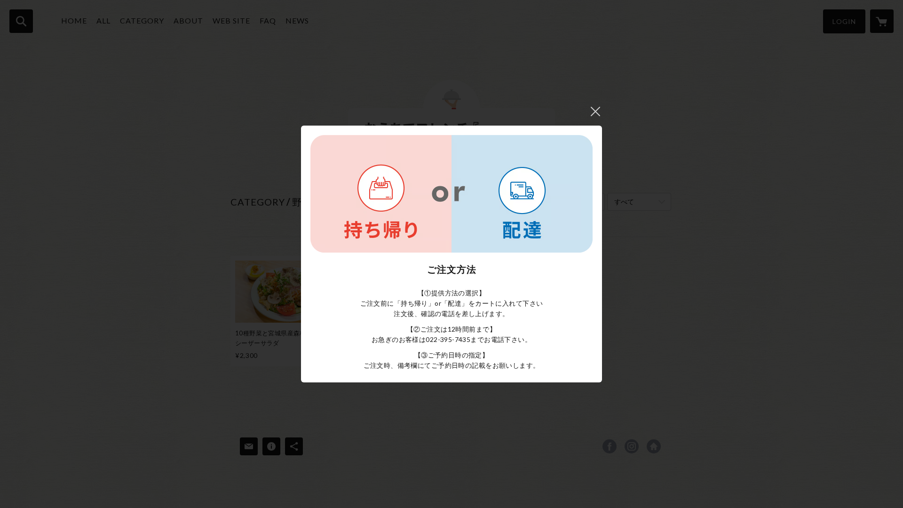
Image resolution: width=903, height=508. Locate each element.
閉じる (595, 111)
